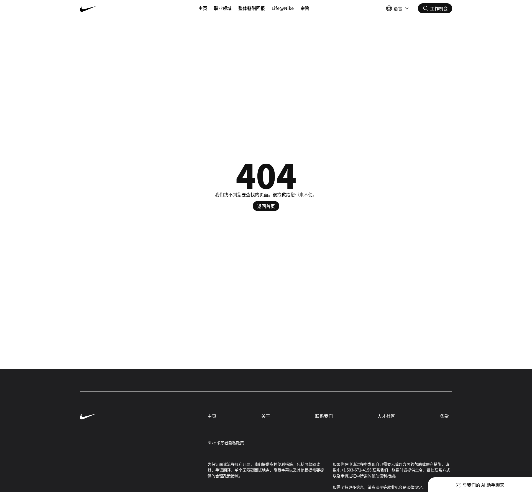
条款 (444, 416)
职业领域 (223, 8)
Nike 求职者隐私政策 (226, 442)
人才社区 (386, 416)
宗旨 (304, 8)
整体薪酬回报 (251, 8)
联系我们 (324, 416)
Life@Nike (283, 8)
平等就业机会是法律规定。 (402, 487)
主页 (202, 8)
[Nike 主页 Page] (111, 8)
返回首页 (266, 206)
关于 (265, 416)
